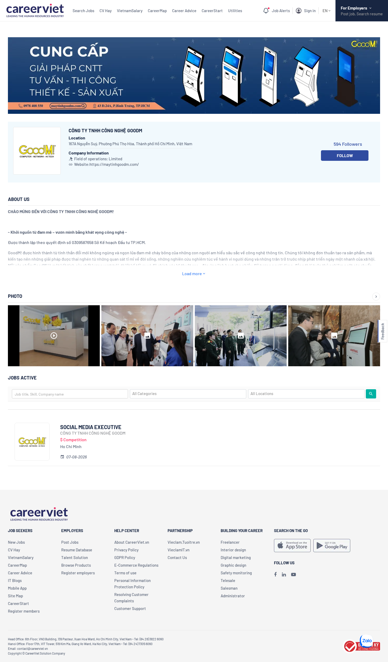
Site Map (15, 595)
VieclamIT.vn (179, 549)
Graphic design (233, 565)
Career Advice (184, 10)
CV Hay (106, 10)
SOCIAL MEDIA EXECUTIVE (90, 427)
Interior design (233, 549)
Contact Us (177, 557)
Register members (24, 611)
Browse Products (76, 565)
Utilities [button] (235, 10)
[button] (382, 331)
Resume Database (76, 549)
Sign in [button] (310, 10)
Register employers (78, 572)
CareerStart (212, 10)
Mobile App (17, 588)
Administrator (233, 595)
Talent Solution (74, 557)
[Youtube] (293, 574)
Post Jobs (69, 542)
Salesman (229, 588)
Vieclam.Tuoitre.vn (184, 542)
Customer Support (130, 608)
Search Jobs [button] (83, 10)
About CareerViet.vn (131, 542)
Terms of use (125, 572)
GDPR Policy (124, 557)
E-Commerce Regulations (136, 565)
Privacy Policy (126, 549)
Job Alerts (281, 10)
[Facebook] (275, 574)
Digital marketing (236, 557)
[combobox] (70, 393)
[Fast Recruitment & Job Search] (35, 9)
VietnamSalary (130, 10)
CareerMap (157, 10)
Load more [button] (192, 273)
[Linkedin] (284, 574)
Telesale (228, 580)
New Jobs (16, 542)
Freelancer (230, 542)
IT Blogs (15, 580)
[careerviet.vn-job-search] (292, 545)
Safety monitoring (236, 572)
